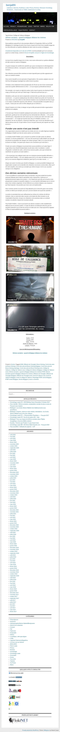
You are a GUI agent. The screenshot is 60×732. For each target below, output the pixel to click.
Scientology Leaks (15, 653)
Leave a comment (34, 379)
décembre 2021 (14, 510)
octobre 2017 (13, 596)
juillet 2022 (13, 498)
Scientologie (13, 651)
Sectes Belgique (23, 379)
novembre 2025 (14, 444)
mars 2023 (13, 485)
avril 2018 (12, 585)
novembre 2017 (14, 594)
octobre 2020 (13, 528)
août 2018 (13, 577)
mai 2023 (12, 481)
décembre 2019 (14, 547)
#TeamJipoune (22, 26)
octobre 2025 (13, 446)
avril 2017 (12, 607)
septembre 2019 (14, 553)
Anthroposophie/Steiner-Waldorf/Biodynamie (22, 623)
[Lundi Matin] (12, 677)
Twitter (36, 26)
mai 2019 (12, 560)
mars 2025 (13, 459)
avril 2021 (12, 517)
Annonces (13, 621)
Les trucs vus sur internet (17, 642)
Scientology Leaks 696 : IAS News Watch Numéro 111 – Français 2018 (29, 424)
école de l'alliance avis (39, 375)
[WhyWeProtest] (15, 692)
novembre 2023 (14, 474)
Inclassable (13, 632)
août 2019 (13, 555)
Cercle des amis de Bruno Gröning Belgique (28, 366)
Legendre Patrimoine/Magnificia (19, 640)
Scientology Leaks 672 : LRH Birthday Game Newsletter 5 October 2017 (30, 402)
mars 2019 (13, 564)
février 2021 (13, 521)
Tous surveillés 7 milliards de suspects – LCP (22, 426)
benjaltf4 (11, 5)
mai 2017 (12, 606)
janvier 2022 (13, 508)
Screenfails (13, 655)
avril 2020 (12, 540)
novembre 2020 (14, 527)
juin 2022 (12, 500)
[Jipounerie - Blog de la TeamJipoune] (19, 677)
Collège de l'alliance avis (18, 370)
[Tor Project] (10, 698)
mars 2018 (13, 587)
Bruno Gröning (41, 364)
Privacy (13, 26)
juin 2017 (12, 604)
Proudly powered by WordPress (30, 730)
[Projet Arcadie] (18, 698)
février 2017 (13, 611)
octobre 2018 (13, 574)
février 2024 (13, 468)
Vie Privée (13, 663)
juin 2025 (12, 453)
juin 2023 (12, 480)
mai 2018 (12, 583)
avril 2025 (12, 457)
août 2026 (13, 434)
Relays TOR (50, 26)
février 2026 (13, 442)
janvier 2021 (13, 523)
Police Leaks (13, 646)
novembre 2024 (14, 463)
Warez (42, 26)
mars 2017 (13, 609)
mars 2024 (13, 466)
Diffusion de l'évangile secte (24, 375)
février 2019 (13, 566)
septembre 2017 (14, 598)
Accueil (6, 26)
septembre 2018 (14, 575)
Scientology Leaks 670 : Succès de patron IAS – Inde (24, 417)
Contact (32, 30)
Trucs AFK (13, 659)
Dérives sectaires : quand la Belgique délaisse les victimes (25, 37)
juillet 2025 (13, 451)
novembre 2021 (14, 512)
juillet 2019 (13, 557)
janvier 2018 (13, 591)
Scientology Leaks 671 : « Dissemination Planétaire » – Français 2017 (29, 415)
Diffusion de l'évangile (39, 373)
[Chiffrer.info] (13, 705)
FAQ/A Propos (23, 30)
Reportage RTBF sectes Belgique (42, 377)
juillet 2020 (13, 534)
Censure (12, 627)
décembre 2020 (14, 525)
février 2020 (13, 544)
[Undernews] (12, 681)
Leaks (30, 26)
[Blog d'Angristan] (12, 685)
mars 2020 (13, 542)
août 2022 (13, 496)
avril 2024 (12, 465)
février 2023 (13, 487)
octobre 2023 (13, 476)
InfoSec (12, 634)
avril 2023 (12, 483)
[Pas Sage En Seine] (10, 705)
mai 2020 (12, 538)
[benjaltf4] (30, 24)
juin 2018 (12, 581)
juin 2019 (12, 559)
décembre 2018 (14, 570)
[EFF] (19, 692)
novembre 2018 (14, 572)
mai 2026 (12, 436)
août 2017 (13, 600)
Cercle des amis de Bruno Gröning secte (31, 368)
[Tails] (10, 692)
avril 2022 (12, 502)
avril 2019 (12, 562)
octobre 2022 (13, 495)
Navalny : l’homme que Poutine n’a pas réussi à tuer (24, 423)
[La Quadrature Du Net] (17, 705)
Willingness (46, 730)
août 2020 (13, 532)
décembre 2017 (14, 592)
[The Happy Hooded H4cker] (13, 698)
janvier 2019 (13, 568)
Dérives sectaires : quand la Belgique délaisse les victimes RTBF (27, 372)
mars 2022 (13, 504)
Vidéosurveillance (10, 30)
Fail (11, 629)
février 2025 (13, 461)
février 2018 (13, 589)
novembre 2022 (14, 493)
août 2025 (13, 449)
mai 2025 (12, 455)
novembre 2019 (14, 549)
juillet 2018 (13, 579)
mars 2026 (13, 440)
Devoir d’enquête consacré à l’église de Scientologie (39, 52)
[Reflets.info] (19, 681)
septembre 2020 (14, 530)
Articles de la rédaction (16, 625)
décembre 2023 (14, 472)
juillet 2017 (13, 602)
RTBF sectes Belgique (11, 379)
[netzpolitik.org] (16, 673)
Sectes (13, 364)
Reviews (12, 649)
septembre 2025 (14, 448)
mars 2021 (13, 519)
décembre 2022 (14, 491)
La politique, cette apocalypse (18, 636)
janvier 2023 (13, 489)
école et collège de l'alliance (24, 377)
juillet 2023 (13, 478)
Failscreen (13, 631)
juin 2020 (12, 536)
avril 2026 (12, 438)
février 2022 (13, 506)
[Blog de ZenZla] (18, 685)
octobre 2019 (13, 551)
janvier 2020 (13, 545)
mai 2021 (12, 515)
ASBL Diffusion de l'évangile (28, 364)
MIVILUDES (13, 644)
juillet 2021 (13, 513)
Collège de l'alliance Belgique (34, 370)
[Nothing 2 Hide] (10, 709)
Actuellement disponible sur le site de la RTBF (18, 51)
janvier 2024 (13, 470)
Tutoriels (12, 661)
